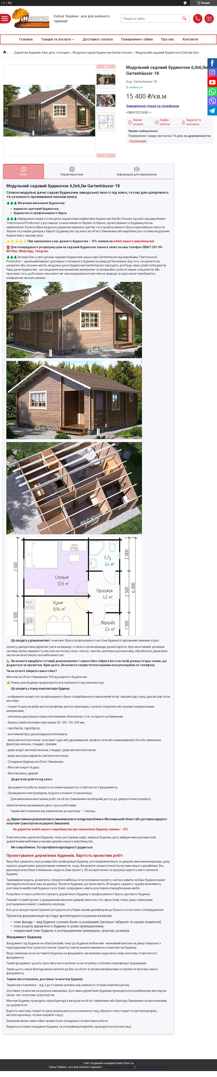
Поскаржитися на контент (118, 1067)
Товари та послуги (56, 39)
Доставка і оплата (98, 39)
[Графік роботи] (209, 18)
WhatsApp (26, 251)
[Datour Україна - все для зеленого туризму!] (31, 18)
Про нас (167, 39)
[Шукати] (184, 18)
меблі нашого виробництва (133, 241)
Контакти (190, 39)
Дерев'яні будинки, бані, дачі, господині (42, 52)
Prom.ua (129, 1063)
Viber (14, 251)
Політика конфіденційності (152, 1067)
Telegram (41, 251)
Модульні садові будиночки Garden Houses (102, 52)
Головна (26, 39)
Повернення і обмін (137, 39)
